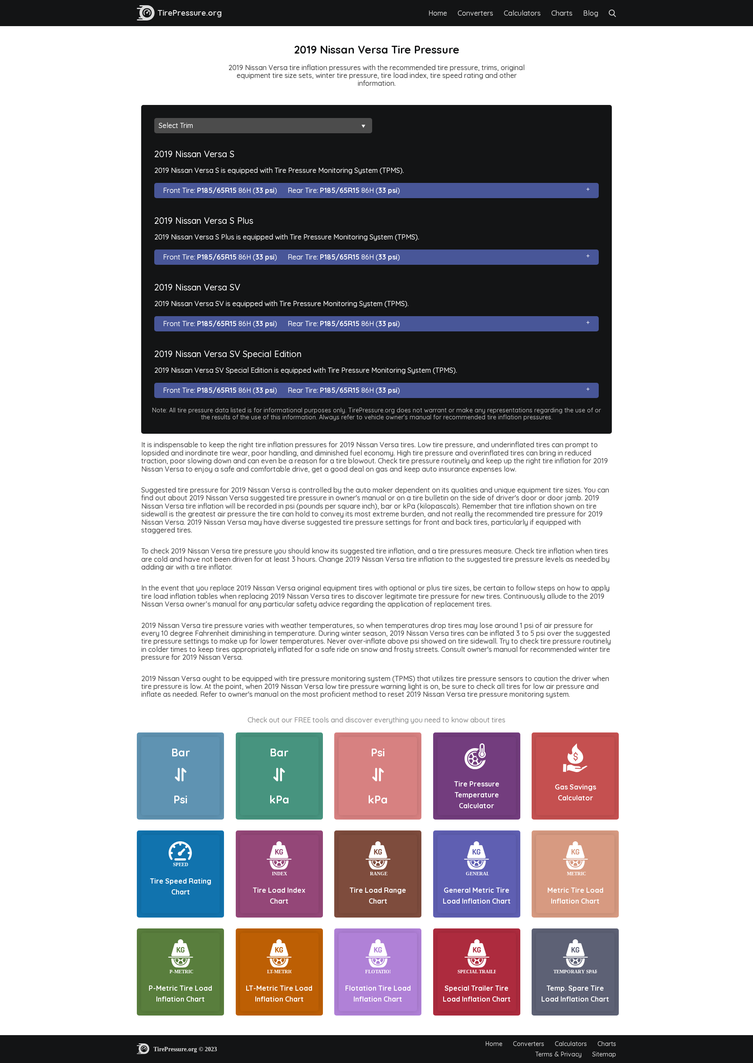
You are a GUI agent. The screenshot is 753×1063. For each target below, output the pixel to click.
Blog (590, 13)
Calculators (522, 13)
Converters (475, 13)
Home (437, 13)
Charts (562, 13)
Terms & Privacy (558, 1054)
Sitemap (604, 1054)
